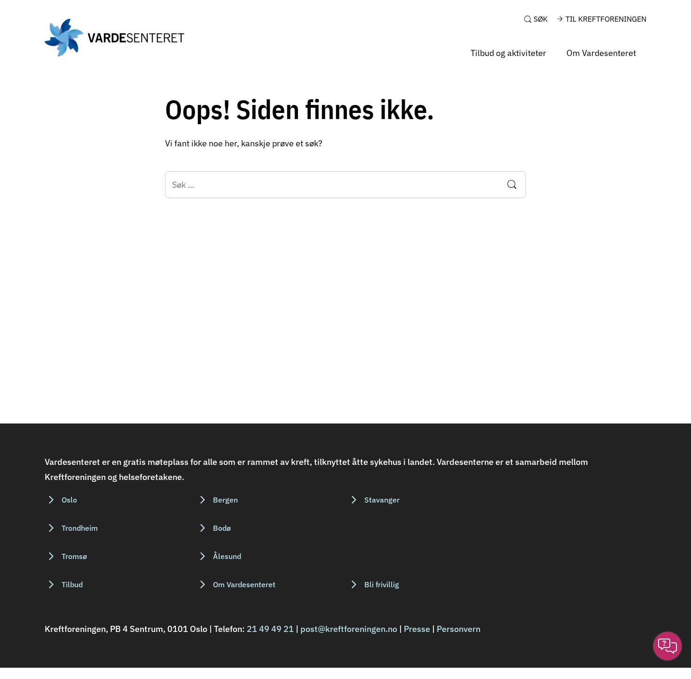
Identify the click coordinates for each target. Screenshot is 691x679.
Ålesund (227, 556)
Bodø (222, 528)
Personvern (458, 628)
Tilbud (72, 584)
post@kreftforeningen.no (348, 628)
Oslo (69, 499)
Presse (417, 628)
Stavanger (382, 499)
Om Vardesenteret (601, 53)
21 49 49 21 (270, 628)
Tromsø (74, 556)
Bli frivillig (381, 584)
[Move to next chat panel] (667, 646)
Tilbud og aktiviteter (508, 53)
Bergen (225, 499)
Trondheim (80, 528)
